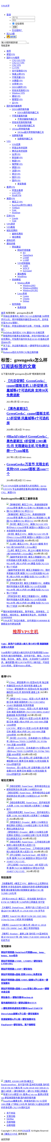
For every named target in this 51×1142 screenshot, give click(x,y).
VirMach (16, 208)
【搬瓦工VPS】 (10, 1134)
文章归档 (11, 1116)
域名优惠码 (12, 230)
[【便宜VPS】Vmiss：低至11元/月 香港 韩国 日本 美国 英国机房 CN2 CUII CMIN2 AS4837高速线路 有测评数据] (28, 705)
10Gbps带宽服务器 (21, 129)
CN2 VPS (16, 65)
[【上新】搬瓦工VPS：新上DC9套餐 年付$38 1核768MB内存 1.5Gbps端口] (28, 547)
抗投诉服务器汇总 (26, 125)
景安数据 (21, 184)
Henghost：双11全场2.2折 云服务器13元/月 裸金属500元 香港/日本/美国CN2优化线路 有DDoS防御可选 (28, 770)
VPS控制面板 (23, 263)
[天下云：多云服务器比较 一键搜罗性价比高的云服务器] (25, 349)
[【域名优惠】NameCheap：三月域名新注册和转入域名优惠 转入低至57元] (28, 845)
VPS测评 (11, 224)
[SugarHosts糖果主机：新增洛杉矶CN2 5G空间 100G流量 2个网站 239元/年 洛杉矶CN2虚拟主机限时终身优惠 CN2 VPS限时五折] (25, 1107)
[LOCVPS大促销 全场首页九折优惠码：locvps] (23, 486)
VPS (9, 141)
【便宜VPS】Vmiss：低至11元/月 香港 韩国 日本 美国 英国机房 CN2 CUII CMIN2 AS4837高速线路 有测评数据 (28, 712)
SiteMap (10, 1119)
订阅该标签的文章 (18, 366)
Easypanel (27, 271)
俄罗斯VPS (17, 164)
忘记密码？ (17, 30)
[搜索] (28, 43)
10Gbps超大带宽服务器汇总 (30, 132)
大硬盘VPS (17, 80)
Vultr (14, 210)
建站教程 (21, 274)
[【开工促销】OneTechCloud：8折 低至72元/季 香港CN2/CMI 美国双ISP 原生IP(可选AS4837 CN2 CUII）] (28, 861)
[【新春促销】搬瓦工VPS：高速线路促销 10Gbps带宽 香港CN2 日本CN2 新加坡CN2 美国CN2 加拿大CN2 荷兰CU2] (28, 511)
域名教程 (16, 237)
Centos (26, 296)
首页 (9, 51)
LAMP (26, 260)
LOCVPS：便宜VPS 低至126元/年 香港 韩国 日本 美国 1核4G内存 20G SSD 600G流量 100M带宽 (28, 731)
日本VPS (11, 216)
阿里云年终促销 (19, 148)
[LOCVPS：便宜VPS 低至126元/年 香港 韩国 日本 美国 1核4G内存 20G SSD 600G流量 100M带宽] (28, 725)
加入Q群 (11, 33)
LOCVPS (16, 193)
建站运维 (11, 243)
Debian (26, 301)
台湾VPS (16, 154)
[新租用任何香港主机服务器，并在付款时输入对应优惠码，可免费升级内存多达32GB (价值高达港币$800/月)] (25, 342)
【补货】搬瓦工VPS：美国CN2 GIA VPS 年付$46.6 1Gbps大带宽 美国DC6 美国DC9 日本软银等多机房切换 (28, 537)
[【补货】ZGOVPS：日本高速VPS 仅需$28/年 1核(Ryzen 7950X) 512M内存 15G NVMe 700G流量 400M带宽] (28, 745)
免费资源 (21, 307)
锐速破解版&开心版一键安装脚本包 (18, 1019)
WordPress (22, 276)
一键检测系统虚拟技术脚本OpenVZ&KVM (21, 1008)
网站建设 (16, 247)
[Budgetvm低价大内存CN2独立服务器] (19, 352)
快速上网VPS (18, 74)
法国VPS (16, 171)
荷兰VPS (16, 174)
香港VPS (11, 187)
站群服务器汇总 (25, 139)
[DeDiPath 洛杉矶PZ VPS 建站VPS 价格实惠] (22, 332)
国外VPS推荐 (13, 58)
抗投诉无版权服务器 (22, 122)
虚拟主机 (11, 240)
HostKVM (16, 195)
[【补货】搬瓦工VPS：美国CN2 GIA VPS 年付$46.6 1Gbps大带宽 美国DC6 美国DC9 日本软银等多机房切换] (28, 531)
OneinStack (28, 255)
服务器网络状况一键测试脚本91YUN (18, 1003)
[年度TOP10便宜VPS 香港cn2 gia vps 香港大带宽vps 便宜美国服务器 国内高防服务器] (25, 1098)
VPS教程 (11, 227)
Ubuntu (26, 298)
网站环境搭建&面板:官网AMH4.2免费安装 (21, 974)
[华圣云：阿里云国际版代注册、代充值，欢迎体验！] (25, 329)
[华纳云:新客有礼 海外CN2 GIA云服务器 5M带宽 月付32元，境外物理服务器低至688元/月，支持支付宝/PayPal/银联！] (25, 323)
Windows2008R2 (30, 288)
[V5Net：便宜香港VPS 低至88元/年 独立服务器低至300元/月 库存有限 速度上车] (28, 686)
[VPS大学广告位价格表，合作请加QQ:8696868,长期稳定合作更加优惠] (25, 624)
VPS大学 (5, 6)
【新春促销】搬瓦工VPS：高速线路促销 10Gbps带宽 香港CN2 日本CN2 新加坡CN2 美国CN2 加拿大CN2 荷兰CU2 (28, 517)
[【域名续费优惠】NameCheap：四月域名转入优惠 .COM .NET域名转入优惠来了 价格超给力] (28, 809)
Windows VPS (18, 93)
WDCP (26, 268)
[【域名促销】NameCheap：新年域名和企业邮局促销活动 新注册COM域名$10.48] (28, 789)
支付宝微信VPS (19, 71)
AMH (25, 266)
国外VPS (16, 177)
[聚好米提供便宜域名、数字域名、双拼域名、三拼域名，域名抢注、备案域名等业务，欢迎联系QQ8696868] (25, 617)
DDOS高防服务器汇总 (28, 112)
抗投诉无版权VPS (20, 90)
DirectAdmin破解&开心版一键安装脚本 (20, 1014)
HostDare (16, 212)
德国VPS (16, 167)
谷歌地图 (11, 1125)
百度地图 (11, 1122)
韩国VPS (16, 161)
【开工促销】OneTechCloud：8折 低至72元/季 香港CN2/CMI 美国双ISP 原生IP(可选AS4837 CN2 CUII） (27, 868)
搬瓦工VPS (17, 202)
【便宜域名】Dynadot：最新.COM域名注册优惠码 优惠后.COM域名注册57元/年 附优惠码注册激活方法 (28, 835)
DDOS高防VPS (19, 87)
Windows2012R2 (30, 290)
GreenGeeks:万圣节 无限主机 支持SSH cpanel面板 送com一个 (28, 469)
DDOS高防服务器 (20, 109)
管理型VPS (17, 99)
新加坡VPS (17, 157)
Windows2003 (29, 285)
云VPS (15, 103)
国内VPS (16, 180)
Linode (15, 218)
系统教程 (16, 279)
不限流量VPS (18, 77)
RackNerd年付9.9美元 (22, 205)
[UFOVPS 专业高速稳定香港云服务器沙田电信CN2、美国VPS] (25, 492)
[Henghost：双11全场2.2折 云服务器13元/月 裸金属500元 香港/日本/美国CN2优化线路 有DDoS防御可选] (28, 764)
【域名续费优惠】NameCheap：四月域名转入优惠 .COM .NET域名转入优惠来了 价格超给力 (28, 815)
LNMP (26, 257)
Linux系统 (22, 293)
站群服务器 (17, 135)
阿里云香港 (17, 190)
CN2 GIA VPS (18, 60)
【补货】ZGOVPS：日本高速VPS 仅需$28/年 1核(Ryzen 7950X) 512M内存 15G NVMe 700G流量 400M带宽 (28, 751)
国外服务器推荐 (14, 106)
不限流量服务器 (19, 116)
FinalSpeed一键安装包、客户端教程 (18, 1025)
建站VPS (16, 96)
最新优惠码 (17, 234)
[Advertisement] (25, 1053)
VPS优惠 (16, 144)
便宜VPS (11, 54)
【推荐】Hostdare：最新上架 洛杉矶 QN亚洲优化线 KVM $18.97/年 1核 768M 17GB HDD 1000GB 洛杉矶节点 (25, 937)
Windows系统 (23, 283)
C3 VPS (15, 67)
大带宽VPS (17, 84)
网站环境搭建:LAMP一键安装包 (16, 969)
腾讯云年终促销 (19, 151)
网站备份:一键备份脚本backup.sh (17, 997)
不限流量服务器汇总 (27, 119)
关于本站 (11, 1113)
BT (24, 253)
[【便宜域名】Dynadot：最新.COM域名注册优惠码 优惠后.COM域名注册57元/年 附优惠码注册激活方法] (28, 829)
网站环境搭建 (23, 250)
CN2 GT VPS (18, 63)
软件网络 (16, 304)
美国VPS (11, 198)
